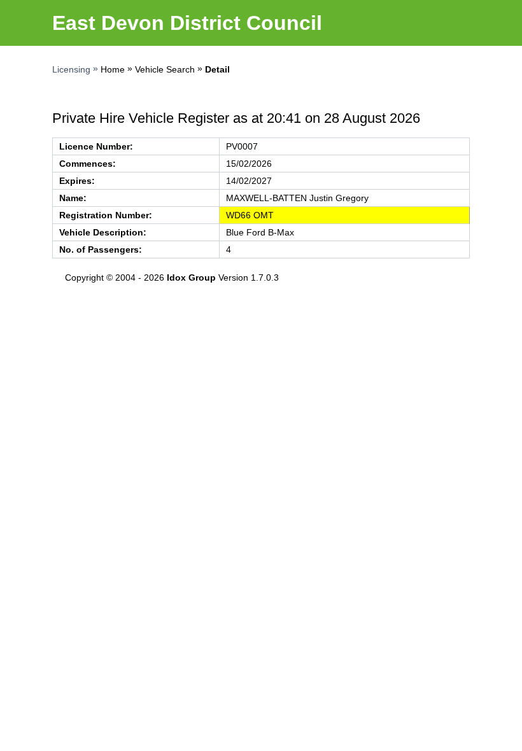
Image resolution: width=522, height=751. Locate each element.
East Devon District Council (187, 22)
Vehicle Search (165, 69)
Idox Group (191, 277)
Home (113, 69)
